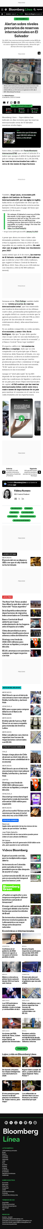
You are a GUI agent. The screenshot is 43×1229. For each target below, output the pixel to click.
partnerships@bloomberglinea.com (12, 1219)
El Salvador (28, 508)
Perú (3, 1163)
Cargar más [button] (21, 1048)
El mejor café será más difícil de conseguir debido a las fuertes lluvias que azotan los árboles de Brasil (16, 910)
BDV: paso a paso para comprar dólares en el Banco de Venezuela (15, 711)
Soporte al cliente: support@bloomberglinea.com (16, 1222)
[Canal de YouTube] (16, 1122)
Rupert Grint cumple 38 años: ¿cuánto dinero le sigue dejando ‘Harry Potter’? (31, 1073)
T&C (3, 1209)
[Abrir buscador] (34, 9)
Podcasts (5, 1193)
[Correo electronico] (15, 499)
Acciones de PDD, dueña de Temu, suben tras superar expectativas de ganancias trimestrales (11, 1037)
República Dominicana (8, 1173)
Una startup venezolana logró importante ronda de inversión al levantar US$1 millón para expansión (15, 800)
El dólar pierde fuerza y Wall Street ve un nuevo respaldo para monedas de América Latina (14, 724)
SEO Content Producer (22, 494)
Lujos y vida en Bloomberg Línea (19, 1054)
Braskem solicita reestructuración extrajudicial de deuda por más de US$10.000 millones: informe (31, 1037)
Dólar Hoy (5, 1186)
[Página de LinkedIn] (25, 1122)
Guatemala (5, 1175)
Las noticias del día (27, 512)
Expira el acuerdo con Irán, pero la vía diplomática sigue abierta (14, 858)
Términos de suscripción (9, 1206)
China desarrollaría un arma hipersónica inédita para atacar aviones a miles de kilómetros (15, 633)
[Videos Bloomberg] (21, 850)
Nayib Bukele (14, 512)
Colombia (5, 1157)
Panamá (4, 1166)
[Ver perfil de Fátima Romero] (8, 495)
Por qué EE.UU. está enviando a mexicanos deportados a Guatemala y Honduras (13, 473)
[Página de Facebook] (6, 1122)
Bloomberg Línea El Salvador (21, 520)
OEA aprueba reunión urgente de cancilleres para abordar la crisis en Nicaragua (30, 473)
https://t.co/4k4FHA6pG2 (17, 228)
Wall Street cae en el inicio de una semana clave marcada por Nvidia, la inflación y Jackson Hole (15, 699)
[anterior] (3, 472)
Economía (5, 1182)
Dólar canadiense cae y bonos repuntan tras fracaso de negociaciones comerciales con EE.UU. (15, 738)
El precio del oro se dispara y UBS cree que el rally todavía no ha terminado (14, 562)
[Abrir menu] (2, 9)
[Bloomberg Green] (21, 887)
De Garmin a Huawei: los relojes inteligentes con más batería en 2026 (11, 1073)
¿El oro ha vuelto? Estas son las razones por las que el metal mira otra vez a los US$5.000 (16, 813)
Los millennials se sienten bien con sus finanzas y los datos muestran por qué (30, 1096)
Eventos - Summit (7, 1217)
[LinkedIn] (22, 499)
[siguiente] (39, 472)
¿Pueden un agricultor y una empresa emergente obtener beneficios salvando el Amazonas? (15, 898)
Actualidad (5, 1188)
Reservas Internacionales (27, 516)
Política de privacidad (8, 1204)
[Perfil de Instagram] (20, 1122)
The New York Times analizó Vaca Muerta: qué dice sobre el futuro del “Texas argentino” (15, 604)
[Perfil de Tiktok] (30, 1122)
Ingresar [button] (39, 9)
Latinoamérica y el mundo (9, 1150)
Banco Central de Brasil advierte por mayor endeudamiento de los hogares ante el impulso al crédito (15, 623)
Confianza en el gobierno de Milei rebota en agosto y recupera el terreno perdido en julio (10, 953)
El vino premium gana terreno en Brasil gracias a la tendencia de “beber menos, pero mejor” (11, 1097)
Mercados (5, 1184)
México (4, 1154)
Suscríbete (5, 1202)
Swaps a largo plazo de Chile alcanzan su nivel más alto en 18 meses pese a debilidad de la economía (15, 758)
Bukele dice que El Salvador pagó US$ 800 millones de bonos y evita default (27, 135)
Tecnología (5, 1208)
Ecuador (4, 1164)
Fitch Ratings (20, 301)
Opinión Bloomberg (10, 820)
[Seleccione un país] (6, 9)
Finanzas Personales (8, 1191)
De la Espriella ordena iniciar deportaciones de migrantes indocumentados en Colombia (15, 613)
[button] (39, 53)
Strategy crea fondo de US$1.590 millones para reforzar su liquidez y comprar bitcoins (15, 643)
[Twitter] (19, 499)
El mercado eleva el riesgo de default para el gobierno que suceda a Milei (31, 980)
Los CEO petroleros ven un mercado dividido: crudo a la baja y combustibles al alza (11, 1006)
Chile (3, 1161)
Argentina (5, 1156)
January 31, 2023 (32, 232)
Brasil (4, 1152)
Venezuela (5, 1159)
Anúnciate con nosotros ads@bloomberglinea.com (17, 1220)
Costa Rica (5, 1170)
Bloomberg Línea (16, 508)
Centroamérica (22, 19)
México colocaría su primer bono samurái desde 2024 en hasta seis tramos (10, 980)
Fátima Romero (9, 96)
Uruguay (4, 1168)
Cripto (4, 1190)
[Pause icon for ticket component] (2, 14)
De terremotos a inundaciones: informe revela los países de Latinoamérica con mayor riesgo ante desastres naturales (15, 922)
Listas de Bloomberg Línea (10, 1195)
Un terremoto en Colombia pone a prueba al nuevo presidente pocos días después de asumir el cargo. (16, 868)
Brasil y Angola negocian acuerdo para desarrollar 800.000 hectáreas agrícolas (31, 952)
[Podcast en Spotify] (35, 1122)
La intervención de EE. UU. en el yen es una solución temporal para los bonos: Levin (16, 878)
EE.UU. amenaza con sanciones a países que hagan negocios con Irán (16, 653)
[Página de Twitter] (11, 1122)
